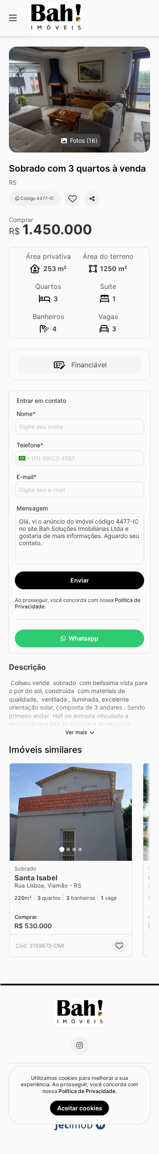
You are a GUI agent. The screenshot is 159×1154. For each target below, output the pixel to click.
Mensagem (32, 508)
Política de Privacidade (87, 1091)
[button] (79, 100)
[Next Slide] (143, 100)
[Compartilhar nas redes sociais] (92, 198)
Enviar (79, 580)
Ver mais (76, 732)
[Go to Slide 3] (74, 849)
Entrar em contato (41, 400)
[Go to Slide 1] (61, 849)
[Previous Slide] (16, 100)
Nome (26, 413)
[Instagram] (80, 1045)
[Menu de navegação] (13, 18)
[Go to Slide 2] (68, 849)
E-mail (26, 476)
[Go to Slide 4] (80, 849)
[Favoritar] (72, 198)
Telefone (30, 445)
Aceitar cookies (79, 1108)
